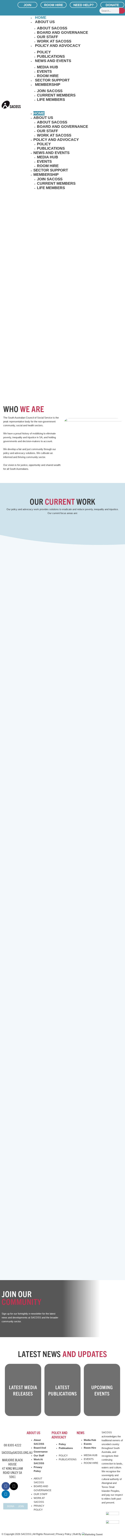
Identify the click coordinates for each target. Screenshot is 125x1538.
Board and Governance (62, 32)
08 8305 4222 (12, 1445)
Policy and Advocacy (57, 45)
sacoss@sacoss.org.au (17, 1452)
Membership (47, 84)
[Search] (122, 11)
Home (40, 17)
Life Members (51, 99)
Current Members (56, 95)
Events (44, 71)
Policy (44, 52)
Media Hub (47, 67)
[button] (75, 107)
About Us (45, 22)
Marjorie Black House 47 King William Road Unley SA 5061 (12, 1468)
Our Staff (47, 37)
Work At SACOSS (54, 41)
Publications (51, 56)
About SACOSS (52, 28)
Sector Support (52, 80)
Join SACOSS (49, 91)
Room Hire (48, 76)
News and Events (53, 61)
